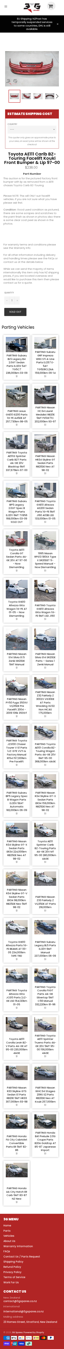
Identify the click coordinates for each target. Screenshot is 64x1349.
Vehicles (8, 1236)
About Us (9, 1241)
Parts (7, 1231)
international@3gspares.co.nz (23, 1311)
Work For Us (11, 1282)
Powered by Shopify (34, 1332)
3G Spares (17, 1332)
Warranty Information (18, 1246)
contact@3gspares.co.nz (20, 1301)
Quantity (9, 292)
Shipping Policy (13, 1261)
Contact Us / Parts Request (21, 1256)
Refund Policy (12, 1267)
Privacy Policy (12, 1272)
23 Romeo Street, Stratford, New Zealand (30, 1322)
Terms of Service (14, 1277)
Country (12, 124)
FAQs (6, 1251)
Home (7, 1225)
